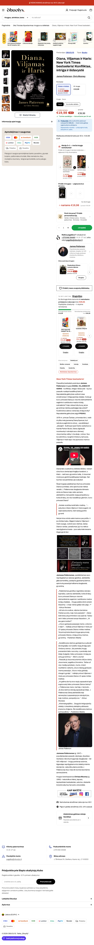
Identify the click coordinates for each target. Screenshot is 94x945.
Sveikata (85, 364)
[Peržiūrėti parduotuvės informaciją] (88, 818)
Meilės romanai (65, 364)
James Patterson (64, 76)
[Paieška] (89, 17)
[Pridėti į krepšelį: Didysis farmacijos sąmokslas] (74, 167)
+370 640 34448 (68, 237)
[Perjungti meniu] (3, 10)
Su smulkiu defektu (72, 104)
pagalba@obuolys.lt (74, 240)
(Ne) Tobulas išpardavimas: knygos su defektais (31, 25)
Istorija (76, 364)
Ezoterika (72, 368)
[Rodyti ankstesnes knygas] (60, 167)
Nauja (60, 104)
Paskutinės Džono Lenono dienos (73, 266)
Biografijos (77, 296)
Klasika (62, 368)
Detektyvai (73, 360)
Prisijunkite (64, 121)
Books (84, 52)
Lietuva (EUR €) (11, 915)
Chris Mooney (79, 76)
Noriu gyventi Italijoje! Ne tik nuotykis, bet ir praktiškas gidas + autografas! (66, 330)
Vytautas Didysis (81, 328)
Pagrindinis (6, 25)
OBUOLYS (70, 52)
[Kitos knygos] (90, 36)
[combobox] (47, 17)
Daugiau (81, 277)
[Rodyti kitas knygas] (88, 167)
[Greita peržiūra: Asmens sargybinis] (81, 161)
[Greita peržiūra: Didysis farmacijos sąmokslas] (67, 161)
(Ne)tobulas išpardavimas (68, 372)
